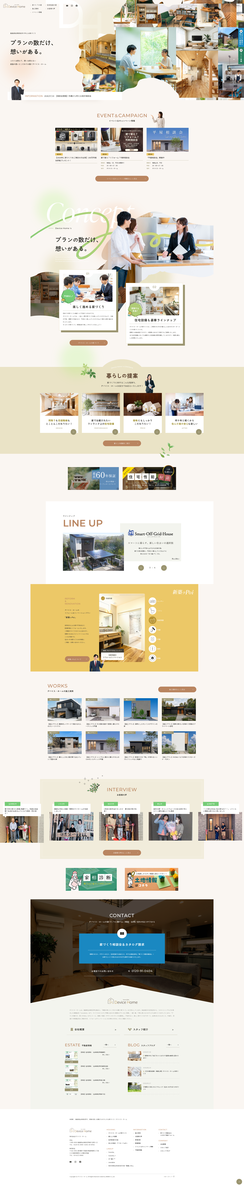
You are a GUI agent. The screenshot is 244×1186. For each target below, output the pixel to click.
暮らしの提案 (112, 1136)
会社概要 (163, 1144)
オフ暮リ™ (111, 1159)
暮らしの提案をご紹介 (126, 443)
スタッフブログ (165, 1151)
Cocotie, (111, 1152)
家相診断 (138, 1140)
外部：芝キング (168, 1176)
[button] (156, 601)
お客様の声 (51, 8)
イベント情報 (37, 12)
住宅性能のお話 (113, 1140)
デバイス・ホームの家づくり (91, 342)
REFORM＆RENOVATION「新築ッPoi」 (121, 1166)
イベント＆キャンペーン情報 (144, 1147)
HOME (72, 1119)
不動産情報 (138, 1150)
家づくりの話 (37, 5)
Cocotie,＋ (112, 1156)
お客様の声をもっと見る (125, 852)
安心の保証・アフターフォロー (118, 1143)
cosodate (111, 1162)
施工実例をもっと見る (181, 689)
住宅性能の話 (52, 5)
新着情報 (138, 1143)
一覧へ (110, 1045)
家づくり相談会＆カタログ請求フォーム (167, 1134)
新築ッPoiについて (77, 659)
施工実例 (35, 8)
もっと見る (126, 178)
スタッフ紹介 (164, 1147)
